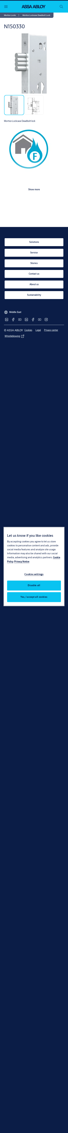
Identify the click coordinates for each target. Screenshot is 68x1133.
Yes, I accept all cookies (34, 596)
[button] (36, 15)
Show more (34, 189)
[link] (12, 15)
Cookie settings (34, 574)
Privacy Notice (21, 561)
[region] (34, 566)
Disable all (34, 585)
